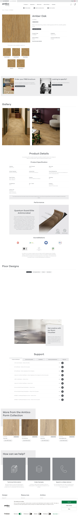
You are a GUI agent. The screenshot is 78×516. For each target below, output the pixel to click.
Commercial (14, 1)
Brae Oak (5, 438)
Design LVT (4, 497)
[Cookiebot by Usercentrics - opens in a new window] (7, 514)
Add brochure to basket (20, 86)
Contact (53, 4)
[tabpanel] (39, 381)
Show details (55, 513)
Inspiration (32, 4)
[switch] (30, 514)
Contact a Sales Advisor (57, 84)
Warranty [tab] (64, 359)
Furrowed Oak (25, 438)
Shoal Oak (43, 438)
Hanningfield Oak (62, 438)
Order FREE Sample (36, 29)
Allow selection (69, 505)
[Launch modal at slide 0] (28, 110)
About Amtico (46, 4)
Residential (6, 1)
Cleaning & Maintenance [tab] (52, 359)
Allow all (69, 502)
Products (26, 4)
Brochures (23, 497)
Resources (39, 4)
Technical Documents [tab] (29, 359)
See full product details (37, 41)
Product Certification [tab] (16, 359)
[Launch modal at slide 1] (58, 110)
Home (3, 10)
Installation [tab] (40, 359)
